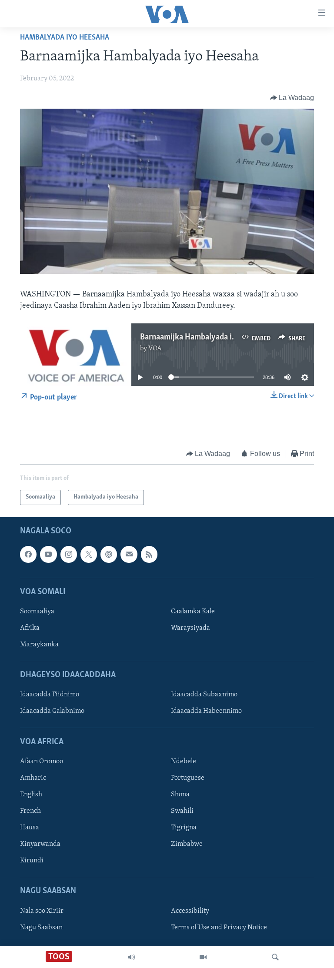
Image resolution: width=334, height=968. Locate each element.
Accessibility (190, 910)
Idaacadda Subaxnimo (204, 694)
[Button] (292, 97)
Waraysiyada (190, 628)
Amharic (33, 778)
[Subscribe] (128, 554)
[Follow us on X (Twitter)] (88, 554)
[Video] (203, 957)
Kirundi (31, 860)
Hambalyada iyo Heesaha (64, 38)
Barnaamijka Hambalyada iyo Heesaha (205, 337)
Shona (180, 794)
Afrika (30, 628)
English (31, 794)
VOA (155, 348)
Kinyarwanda (40, 844)
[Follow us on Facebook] (28, 554)
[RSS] (149, 554)
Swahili (182, 811)
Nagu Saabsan (41, 927)
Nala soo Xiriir (41, 910)
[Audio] (131, 957)
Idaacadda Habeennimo (206, 711)
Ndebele (183, 761)
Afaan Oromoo (41, 761)
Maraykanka (39, 644)
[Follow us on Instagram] (68, 554)
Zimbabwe (187, 844)
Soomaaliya (37, 611)
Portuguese (187, 778)
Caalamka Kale (193, 611)
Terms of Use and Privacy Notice (219, 927)
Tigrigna (184, 827)
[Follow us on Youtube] (48, 554)
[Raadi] (275, 957)
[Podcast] (108, 554)
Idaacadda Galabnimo (52, 711)
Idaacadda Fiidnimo (49, 694)
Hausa (29, 827)
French (30, 811)
